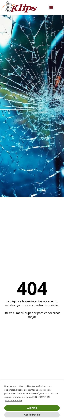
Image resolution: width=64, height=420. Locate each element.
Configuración (32, 414)
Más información (13, 400)
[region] (32, 400)
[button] (51, 7)
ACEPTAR (32, 407)
